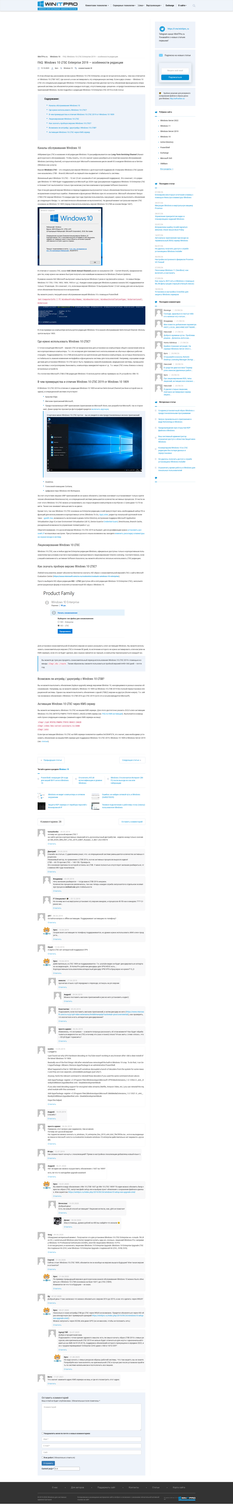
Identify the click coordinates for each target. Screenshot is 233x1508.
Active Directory (166, 142)
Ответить (52, 844)
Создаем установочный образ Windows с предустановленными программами (176, 411)
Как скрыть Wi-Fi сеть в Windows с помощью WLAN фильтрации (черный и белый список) (174, 282)
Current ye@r (48, 1469)
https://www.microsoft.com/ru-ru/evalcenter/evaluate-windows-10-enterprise (86, 576)
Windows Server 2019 (169, 131)
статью (45, 741)
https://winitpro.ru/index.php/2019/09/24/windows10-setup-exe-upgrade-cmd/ (102, 1192)
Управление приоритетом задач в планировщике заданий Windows (170, 217)
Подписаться (175, 77)
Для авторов (77, 1487)
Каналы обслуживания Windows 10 (64, 105)
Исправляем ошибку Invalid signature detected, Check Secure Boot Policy (171, 228)
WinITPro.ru (43, 57)
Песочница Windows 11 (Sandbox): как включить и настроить (172, 271)
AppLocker (103, 514)
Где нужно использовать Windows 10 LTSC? (68, 110)
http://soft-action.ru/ (177, 98)
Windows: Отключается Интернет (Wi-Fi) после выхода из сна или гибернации (127, 780)
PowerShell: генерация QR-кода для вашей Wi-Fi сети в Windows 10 (55, 780)
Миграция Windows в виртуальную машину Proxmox (174, 206)
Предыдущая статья (53, 760)
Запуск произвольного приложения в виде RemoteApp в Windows (174, 420)
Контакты (134, 1487)
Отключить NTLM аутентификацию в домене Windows (90, 780)
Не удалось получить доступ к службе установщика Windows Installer (172, 250)
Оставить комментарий (132, 822)
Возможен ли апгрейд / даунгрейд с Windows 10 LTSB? (72, 128)
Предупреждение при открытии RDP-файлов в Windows (174, 429)
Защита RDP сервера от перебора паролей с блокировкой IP (67, 806)
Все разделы (166, 169)
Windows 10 (55, 57)
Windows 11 (165, 126)
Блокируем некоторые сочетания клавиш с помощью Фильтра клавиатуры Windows (174, 196)
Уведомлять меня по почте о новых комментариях (67, 1433)
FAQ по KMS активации (112, 714)
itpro (56, 68)
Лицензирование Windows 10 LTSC (64, 119)
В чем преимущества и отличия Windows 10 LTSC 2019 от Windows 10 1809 (81, 114)
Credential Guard (111, 522)
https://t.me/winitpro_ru (178, 28)
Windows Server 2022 (169, 120)
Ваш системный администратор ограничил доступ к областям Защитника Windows (176, 439)
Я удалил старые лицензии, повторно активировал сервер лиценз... (177, 392)
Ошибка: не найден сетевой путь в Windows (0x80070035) (121, 795)
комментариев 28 (85, 68)
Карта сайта (179, 1487)
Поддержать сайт (106, 1487)
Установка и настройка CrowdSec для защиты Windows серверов (171, 293)
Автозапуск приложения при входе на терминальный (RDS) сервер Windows (172, 239)
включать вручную (100, 409)
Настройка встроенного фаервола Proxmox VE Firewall (174, 260)
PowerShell (165, 147)
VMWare (163, 164)
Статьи (155, 1487)
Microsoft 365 (166, 158)
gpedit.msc (48, 518)
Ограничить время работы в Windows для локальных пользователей (176, 469)
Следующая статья (131, 760)
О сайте (181, 5)
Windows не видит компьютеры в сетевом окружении (66, 795)
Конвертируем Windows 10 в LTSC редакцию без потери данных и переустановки (173, 450)
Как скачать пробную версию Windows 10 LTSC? (70, 123)
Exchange (170, 5)
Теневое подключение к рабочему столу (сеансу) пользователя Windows (123, 806)
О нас (55, 1487)
